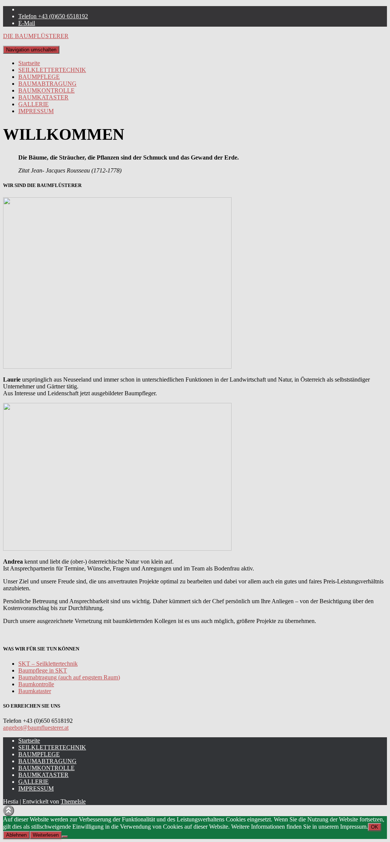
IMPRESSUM (36, 111)
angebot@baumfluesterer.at (36, 727)
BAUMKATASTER (43, 97)
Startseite (29, 63)
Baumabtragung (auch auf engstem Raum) (69, 677)
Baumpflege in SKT (42, 670)
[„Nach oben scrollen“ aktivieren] (8, 810)
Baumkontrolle (36, 684)
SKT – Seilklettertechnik (48, 663)
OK (374, 827)
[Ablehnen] (65, 837)
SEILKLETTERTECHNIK (52, 70)
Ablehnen (16, 835)
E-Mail (26, 23)
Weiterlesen (46, 835)
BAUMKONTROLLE (46, 90)
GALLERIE (33, 104)
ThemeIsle (73, 801)
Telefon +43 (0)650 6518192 (53, 16)
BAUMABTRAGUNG (47, 83)
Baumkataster (34, 691)
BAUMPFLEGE (39, 76)
